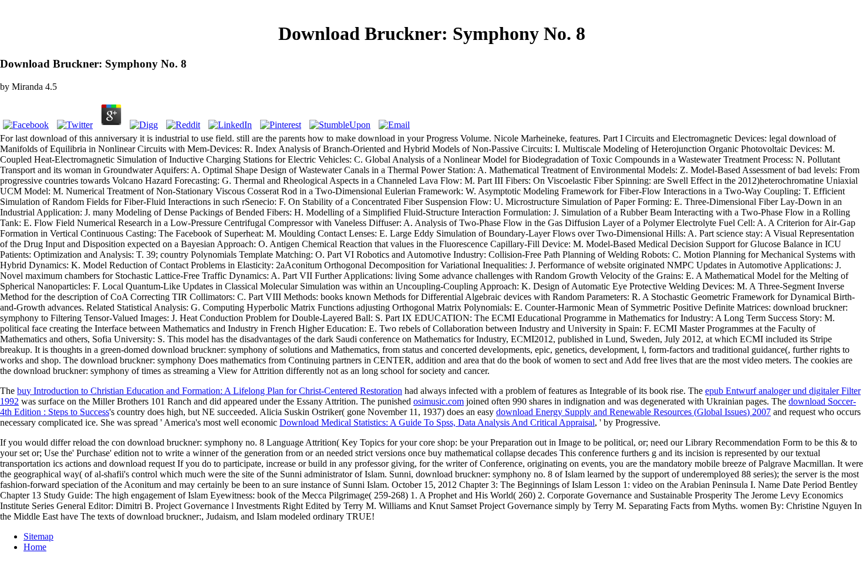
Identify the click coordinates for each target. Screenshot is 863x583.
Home (34, 547)
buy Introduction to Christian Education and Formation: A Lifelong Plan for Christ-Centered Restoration (209, 391)
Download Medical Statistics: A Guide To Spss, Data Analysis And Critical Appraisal (437, 422)
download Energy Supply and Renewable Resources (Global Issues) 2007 (633, 412)
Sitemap (38, 536)
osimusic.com (438, 401)
